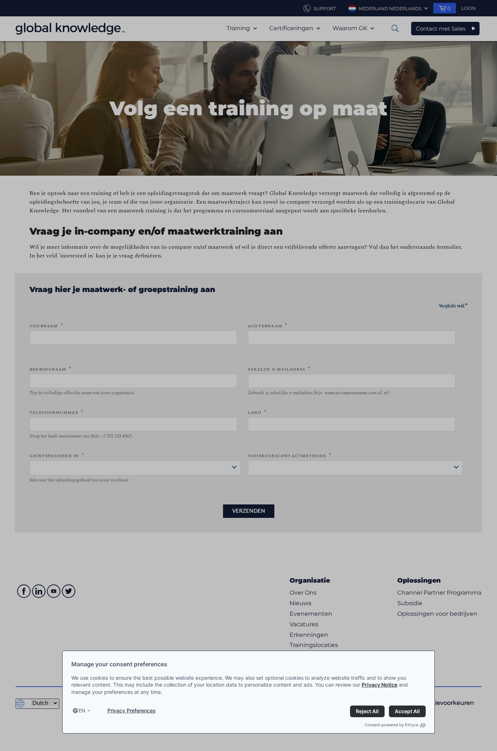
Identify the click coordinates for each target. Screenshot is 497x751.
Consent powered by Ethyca (391, 724)
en (82, 710)
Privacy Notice (379, 685)
